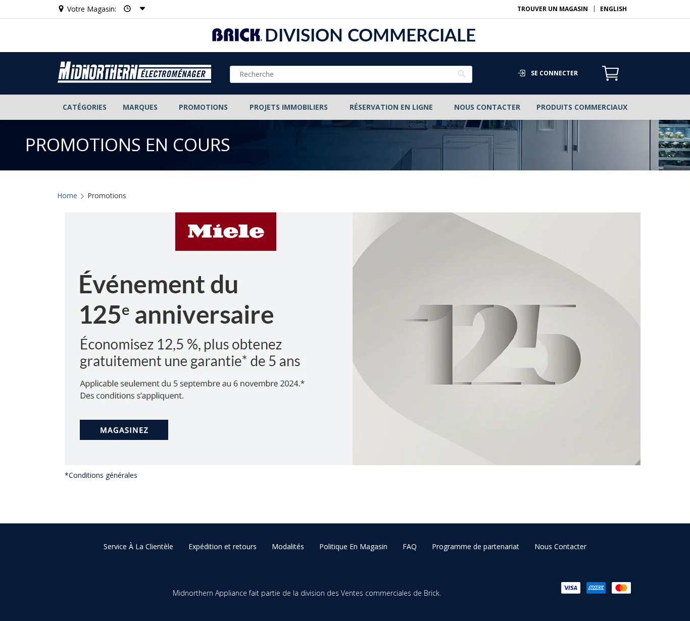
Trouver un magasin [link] (552, 9)
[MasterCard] (621, 588)
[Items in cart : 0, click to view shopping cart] (611, 79)
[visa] (571, 588)
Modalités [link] (288, 546)
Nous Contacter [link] (560, 546)
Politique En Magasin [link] (353, 546)
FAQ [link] (410, 546)
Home (67, 195)
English (613, 9)
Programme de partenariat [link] (475, 546)
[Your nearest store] (131, 9)
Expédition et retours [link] (222, 546)
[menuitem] (84, 107)
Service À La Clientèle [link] (138, 546)
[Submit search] (462, 75)
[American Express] (596, 588)
